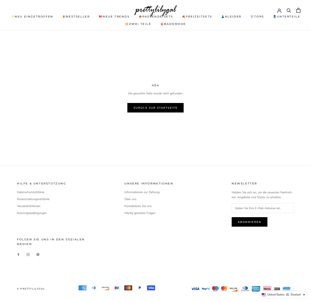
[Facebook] (18, 254)
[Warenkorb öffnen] (298, 10)
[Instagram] (28, 254)
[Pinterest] (37, 254)
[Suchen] (289, 10)
